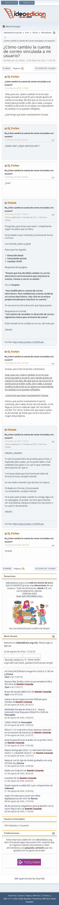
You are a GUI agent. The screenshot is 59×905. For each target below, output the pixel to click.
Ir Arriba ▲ (46, 895)
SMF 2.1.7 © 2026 (10, 899)
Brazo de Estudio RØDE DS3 (18, 691)
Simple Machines (24, 899)
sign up (7, 645)
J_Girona (9, 674)
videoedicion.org (14, 582)
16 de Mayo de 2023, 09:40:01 (16, 177)
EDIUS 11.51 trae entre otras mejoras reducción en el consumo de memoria (28, 731)
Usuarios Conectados (14, 819)
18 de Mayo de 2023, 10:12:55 (16, 363)
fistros (34, 798)
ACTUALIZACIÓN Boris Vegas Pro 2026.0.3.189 (28, 671)
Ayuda (21, 895)
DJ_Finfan (13, 76)
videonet (9, 788)
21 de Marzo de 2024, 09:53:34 (17, 545)
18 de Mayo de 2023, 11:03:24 (16, 441)
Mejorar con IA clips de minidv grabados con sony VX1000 (28, 761)
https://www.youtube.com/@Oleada (28, 342)
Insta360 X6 (10, 778)
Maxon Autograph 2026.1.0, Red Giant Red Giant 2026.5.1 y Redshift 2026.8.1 (28, 751)
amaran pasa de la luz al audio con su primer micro (29, 740)
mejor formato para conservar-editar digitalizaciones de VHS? (22, 797)
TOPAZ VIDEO (11, 722)
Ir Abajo (6, 68)
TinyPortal (12, 895)
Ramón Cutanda (25, 684)
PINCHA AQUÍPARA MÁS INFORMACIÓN (29, 595)
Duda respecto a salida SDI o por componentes (27, 785)
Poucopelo (10, 714)
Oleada (11, 202)
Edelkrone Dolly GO (14, 770)
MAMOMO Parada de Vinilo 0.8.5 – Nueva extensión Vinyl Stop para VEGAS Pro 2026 (25, 711)
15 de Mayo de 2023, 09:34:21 (16, 140)
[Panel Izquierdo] (54, 33)
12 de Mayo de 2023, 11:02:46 (16, 88)
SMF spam (19, 878)
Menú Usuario (10, 636)
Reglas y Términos (33, 895)
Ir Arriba (7, 568)
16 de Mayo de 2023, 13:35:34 (16, 214)
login (48, 642)
